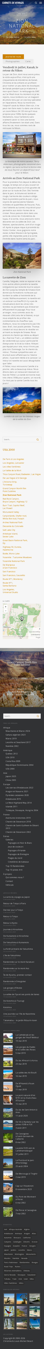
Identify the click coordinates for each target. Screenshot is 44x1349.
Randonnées (25, 1262)
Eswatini (16, 1246)
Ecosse (35, 1242)
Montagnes (19, 1254)
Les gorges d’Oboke (12, 988)
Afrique (6, 727)
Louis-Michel (14, 37)
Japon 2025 (11, 776)
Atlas (34, 1233)
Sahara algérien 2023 (15, 734)
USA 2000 (22, 14)
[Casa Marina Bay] (22, 1311)
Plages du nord (15, 858)
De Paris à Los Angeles (13, 459)
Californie (27, 1237)
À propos (7, 874)
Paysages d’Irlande (16, 850)
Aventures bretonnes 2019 (18, 818)
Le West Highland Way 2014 (19, 802)
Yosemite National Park (14, 561)
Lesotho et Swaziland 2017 (18, 742)
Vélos (21, 1283)
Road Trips (8, 1266)
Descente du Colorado (13, 526)
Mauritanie (8, 1254)
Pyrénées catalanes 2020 (17, 795)
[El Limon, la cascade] (9, 1324)
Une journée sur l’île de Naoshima (19, 1014)
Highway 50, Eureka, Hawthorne (12, 548)
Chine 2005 (11, 780)
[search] (36, 2)
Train (14, 1279)
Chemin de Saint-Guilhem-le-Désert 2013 (22, 827)
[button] (40, 3)
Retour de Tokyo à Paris (14, 903)
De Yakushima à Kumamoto (16, 942)
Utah (26, 1279)
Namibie (15, 1258)
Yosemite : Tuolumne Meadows (17, 557)
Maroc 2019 (11, 738)
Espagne (7, 1246)
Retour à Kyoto (10, 923)
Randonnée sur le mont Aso (16, 968)
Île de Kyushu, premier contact (17, 975)
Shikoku (26, 1271)
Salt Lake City (9, 530)
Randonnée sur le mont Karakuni (18, 962)
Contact (9, 881)
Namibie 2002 (12, 746)
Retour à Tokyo (10, 916)
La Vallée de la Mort (12, 470)
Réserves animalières (12, 1271)
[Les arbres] (22, 1299)
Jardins (13, 1250)
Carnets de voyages (13, 2)
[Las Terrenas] (35, 1324)
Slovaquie (21, 1275)
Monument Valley (11, 512)
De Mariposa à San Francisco (10, 566)
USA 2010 (10, 757)
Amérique (7, 750)
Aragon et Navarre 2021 (17, 791)
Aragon (27, 1233)
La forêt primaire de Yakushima (18, 949)
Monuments (31, 1254)
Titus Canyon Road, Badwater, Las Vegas (22, 474)
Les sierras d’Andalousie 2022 (19, 787)
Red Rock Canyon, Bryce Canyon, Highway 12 (15, 500)
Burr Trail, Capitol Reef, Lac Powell (14, 507)
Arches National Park (13, 522)
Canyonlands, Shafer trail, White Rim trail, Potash (15, 517)
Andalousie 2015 (13, 799)
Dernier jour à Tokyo (13, 910)
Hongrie (32, 1246)
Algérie (27, 1229)
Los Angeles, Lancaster (13, 463)
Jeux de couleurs (15, 846)
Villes (32, 1279)
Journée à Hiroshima (13, 929)
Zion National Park (12, 495)
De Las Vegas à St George (15, 478)
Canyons (7, 1242)
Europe (6, 784)
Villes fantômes (10, 1283)
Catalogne (17, 1242)
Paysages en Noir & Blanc (20, 843)
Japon (6, 1250)
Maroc (29, 1250)
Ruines (17, 1266)
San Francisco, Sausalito (14, 575)
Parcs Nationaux (11, 1262)
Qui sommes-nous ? (15, 877)
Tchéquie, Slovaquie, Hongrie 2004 (22, 810)
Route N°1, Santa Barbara (9, 584)
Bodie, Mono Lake (11, 553)
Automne (8, 1237)
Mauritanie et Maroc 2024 (18, 731)
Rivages (35, 1262)
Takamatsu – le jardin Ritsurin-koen (20, 1020)
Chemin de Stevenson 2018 (18, 821)
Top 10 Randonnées (15, 866)
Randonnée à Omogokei (14, 981)
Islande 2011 (11, 806)
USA (20, 1279)
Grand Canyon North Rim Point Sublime (14, 490)
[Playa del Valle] (22, 1324)
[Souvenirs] (9, 1299)
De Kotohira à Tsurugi (13, 1001)
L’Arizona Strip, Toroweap (10, 483)
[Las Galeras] (35, 1311)
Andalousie (8, 1233)
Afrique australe (15, 1229)
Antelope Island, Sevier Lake (10, 535)
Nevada (24, 1258)
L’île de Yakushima (11, 955)
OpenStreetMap (34, 632)
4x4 (5, 1229)
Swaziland (31, 1275)
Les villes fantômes (12, 466)
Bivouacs (17, 1237)
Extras (6, 836)
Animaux (18, 1233)
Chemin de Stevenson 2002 (18, 832)
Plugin (38, 637)
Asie (5, 773)
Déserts (26, 1242)
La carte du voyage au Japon (16, 897)
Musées (7, 1258)
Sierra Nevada (10, 1275)
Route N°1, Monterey (13, 579)
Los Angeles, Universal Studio (10, 591)
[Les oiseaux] (9, 1311)
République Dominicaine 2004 (19, 765)
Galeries (9, 839)
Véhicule (9, 885)
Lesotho (21, 1250)
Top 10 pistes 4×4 (14, 870)
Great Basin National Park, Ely (15, 541)
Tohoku (7, 1279)
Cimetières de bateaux (18, 861)
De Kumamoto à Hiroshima (16, 936)
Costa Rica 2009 (13, 761)
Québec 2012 (12, 753)
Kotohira (7, 1007)
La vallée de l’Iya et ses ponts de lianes (21, 994)
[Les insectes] (35, 1299)
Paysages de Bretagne (18, 854)
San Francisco (9, 571)
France (6, 814)
